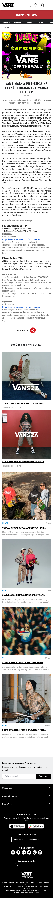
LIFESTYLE (6, 22)
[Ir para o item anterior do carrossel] (1, 22)
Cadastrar (43, 776)
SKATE (29, 22)
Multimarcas (34, 839)
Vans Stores (18, 839)
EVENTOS (17, 22)
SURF (41, 22)
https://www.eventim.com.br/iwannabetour (21, 239)
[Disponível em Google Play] (36, 826)
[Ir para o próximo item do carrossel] (51, 22)
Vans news (26, 15)
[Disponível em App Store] (17, 826)
